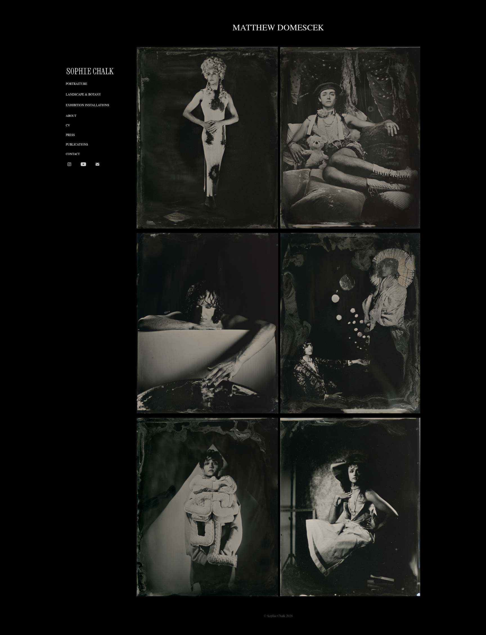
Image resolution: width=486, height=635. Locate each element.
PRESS (70, 135)
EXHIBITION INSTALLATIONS (87, 105)
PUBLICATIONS (77, 144)
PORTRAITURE (76, 83)
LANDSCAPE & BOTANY (83, 94)
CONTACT (73, 154)
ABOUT (71, 116)
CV (68, 125)
